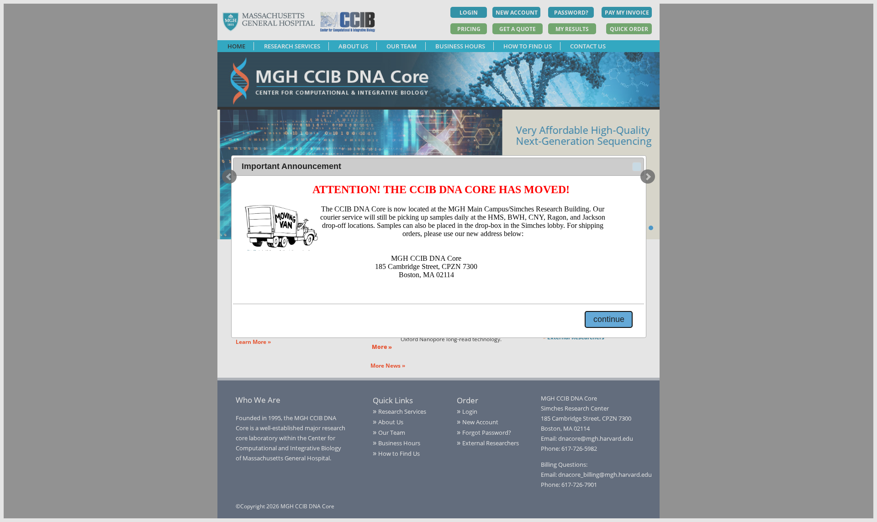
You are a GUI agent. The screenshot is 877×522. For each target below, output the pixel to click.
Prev (229, 176)
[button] (636, 166)
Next (647, 176)
